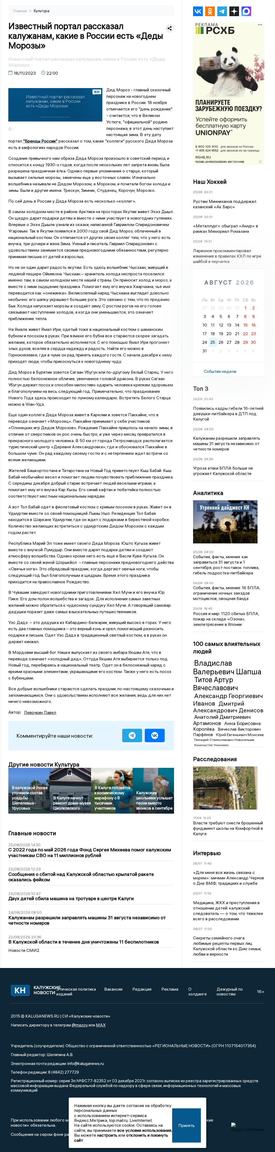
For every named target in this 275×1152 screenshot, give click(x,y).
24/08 (197, 399)
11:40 (208, 863)
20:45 (208, 399)
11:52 (207, 893)
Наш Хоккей (210, 181)
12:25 (207, 818)
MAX (101, 1025)
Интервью (207, 853)
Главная (20, 10)
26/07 (197, 863)
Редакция (141, 989)
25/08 (197, 192)
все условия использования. (144, 1130)
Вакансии (113, 989)
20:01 (208, 192)
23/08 (197, 608)
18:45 (208, 608)
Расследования (215, 759)
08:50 (209, 429)
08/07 (197, 929)
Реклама (169, 989)
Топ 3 (200, 388)
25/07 (197, 893)
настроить (107, 1135)
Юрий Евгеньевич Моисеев (240, 734)
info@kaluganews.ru (85, 1063)
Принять (186, 1125)
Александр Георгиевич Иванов (228, 699)
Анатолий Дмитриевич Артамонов (222, 719)
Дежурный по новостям (230, 991)
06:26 (208, 459)
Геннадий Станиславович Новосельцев (224, 740)
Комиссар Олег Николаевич (211, 745)
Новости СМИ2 (23, 950)
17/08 (197, 818)
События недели (220, 371)
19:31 (208, 241)
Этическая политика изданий (76, 991)
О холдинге (197, 991)
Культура (41, 10)
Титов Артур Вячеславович (215, 683)
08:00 (209, 552)
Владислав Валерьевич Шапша (227, 667)
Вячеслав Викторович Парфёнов (227, 731)
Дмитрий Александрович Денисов (228, 707)
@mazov (80, 1025)
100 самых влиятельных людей (226, 647)
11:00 (208, 929)
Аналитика (208, 493)
